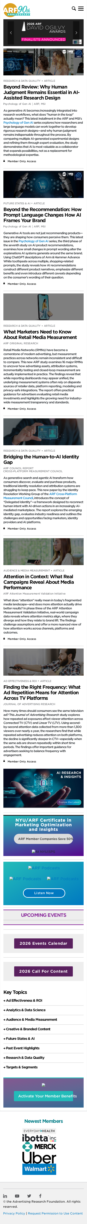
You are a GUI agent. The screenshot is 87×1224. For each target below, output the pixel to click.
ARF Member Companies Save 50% (45, 839)
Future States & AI (16, 203)
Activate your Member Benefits (45, 1096)
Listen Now (44, 893)
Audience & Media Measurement (26, 570)
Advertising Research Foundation (38, 1201)
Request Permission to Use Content (55, 1213)
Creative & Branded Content (28, 1029)
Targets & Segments (21, 1067)
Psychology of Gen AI (18, 122)
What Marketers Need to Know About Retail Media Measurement (40, 334)
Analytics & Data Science (25, 1010)
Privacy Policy (14, 1213)
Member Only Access (22, 161)
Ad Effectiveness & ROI (20, 681)
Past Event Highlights (22, 1048)
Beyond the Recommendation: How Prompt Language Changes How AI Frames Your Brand (42, 215)
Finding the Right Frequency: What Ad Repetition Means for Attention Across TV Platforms (41, 692)
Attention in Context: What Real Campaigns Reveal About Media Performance (38, 582)
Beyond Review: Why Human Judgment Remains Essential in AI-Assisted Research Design (41, 92)
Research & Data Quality (22, 80)
